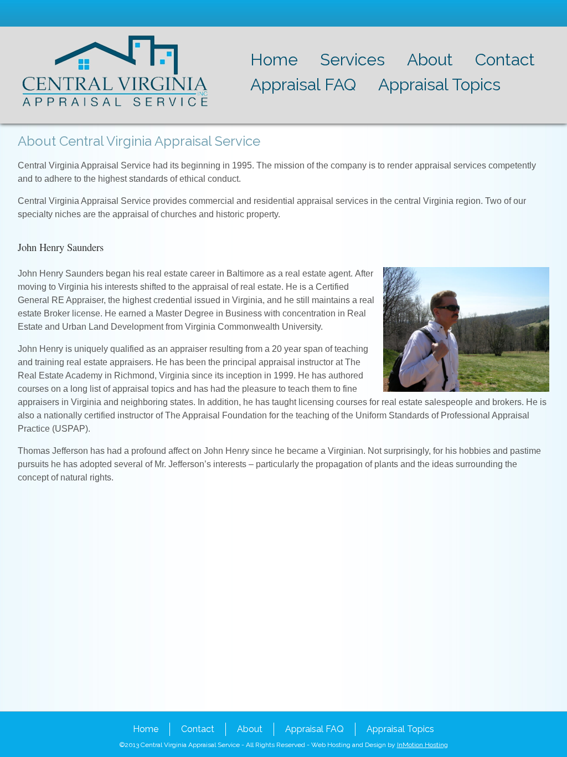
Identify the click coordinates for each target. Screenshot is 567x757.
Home (274, 59)
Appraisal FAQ (303, 84)
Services (352, 59)
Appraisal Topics (439, 84)
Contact (505, 59)
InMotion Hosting (422, 745)
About (430, 59)
